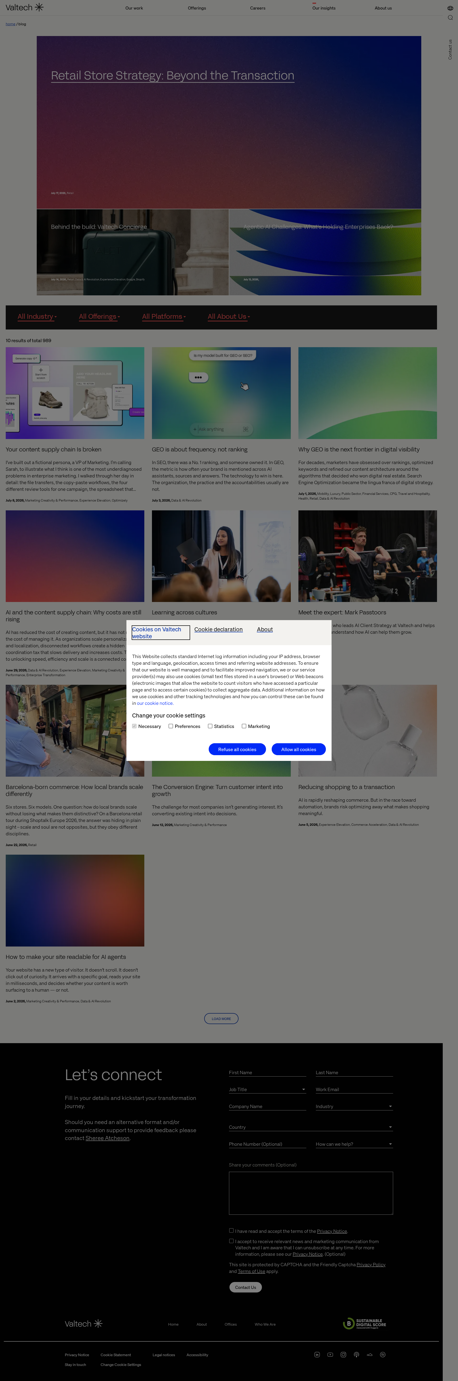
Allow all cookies (298, 749)
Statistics (224, 726)
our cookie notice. (155, 703)
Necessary (149, 726)
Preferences (187, 726)
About (265, 629)
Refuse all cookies (237, 749)
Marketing (259, 726)
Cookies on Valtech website (156, 633)
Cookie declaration (218, 629)
